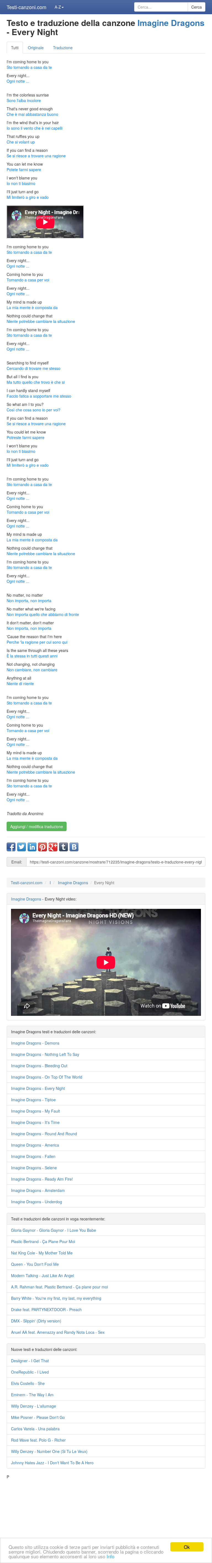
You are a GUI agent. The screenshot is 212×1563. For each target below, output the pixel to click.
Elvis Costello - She (28, 1383)
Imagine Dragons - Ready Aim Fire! (42, 1179)
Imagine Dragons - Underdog (36, 1201)
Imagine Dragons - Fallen (33, 1156)
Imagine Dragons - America (35, 1145)
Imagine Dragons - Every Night (38, 1088)
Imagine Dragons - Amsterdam (38, 1190)
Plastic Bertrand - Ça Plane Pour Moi (43, 1241)
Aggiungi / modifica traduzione (36, 826)
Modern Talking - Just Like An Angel (42, 1275)
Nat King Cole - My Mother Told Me (42, 1253)
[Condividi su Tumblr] (63, 846)
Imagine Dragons (171, 22)
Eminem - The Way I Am (32, 1394)
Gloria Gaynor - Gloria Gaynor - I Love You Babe (53, 1230)
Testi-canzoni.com (26, 7)
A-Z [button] (58, 7)
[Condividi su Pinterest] (42, 846)
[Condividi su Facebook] (11, 846)
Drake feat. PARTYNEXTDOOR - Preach (46, 1309)
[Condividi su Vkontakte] (74, 846)
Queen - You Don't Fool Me (35, 1264)
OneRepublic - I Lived (30, 1372)
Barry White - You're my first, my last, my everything (56, 1298)
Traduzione (63, 47)
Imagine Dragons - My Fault (35, 1111)
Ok (187, 1546)
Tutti (14, 47)
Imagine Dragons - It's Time (35, 1122)
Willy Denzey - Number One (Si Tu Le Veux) (49, 1451)
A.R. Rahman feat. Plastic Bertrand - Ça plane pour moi (59, 1287)
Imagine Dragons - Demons (35, 1043)
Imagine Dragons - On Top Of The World (46, 1077)
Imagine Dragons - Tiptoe (33, 1099)
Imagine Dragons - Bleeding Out (39, 1065)
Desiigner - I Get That (30, 1360)
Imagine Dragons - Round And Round (44, 1133)
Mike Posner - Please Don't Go (38, 1417)
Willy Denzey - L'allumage (33, 1406)
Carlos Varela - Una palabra (35, 1428)
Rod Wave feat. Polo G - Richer (38, 1440)
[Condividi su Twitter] (21, 846)
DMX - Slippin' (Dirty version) (36, 1321)
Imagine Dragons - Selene (34, 1167)
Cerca (196, 7)
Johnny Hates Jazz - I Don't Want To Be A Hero (52, 1462)
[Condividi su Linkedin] (32, 846)
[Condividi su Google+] (53, 846)
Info (110, 1556)
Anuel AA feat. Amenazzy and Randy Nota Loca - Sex (58, 1332)
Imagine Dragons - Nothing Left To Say (45, 1054)
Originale (36, 47)
